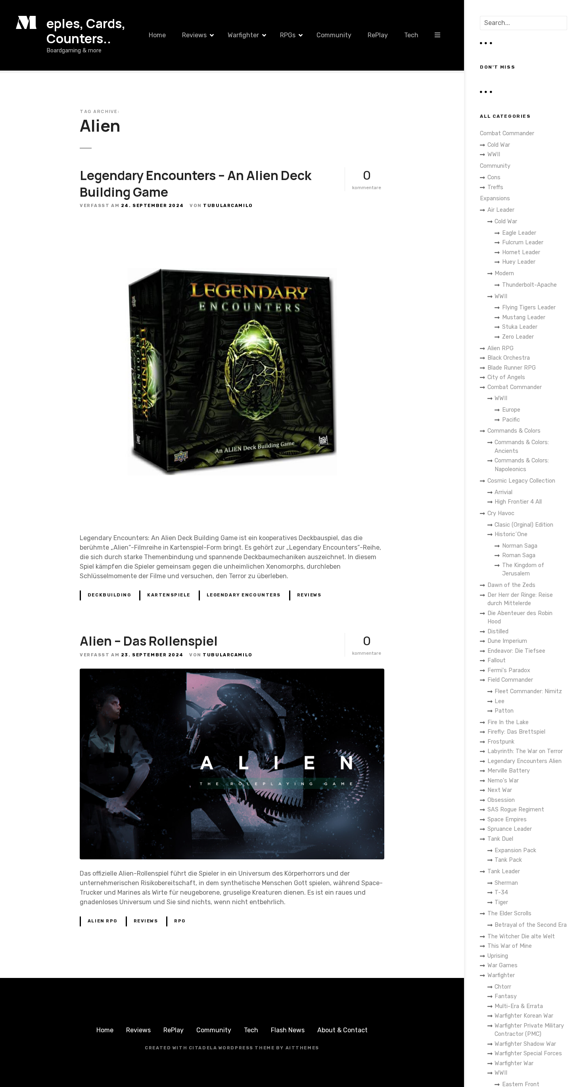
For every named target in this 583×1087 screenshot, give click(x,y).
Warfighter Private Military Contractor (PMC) (529, 1030)
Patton (504, 710)
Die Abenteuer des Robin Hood (519, 617)
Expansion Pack (515, 850)
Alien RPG (102, 921)
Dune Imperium (507, 641)
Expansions (495, 198)
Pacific (511, 419)
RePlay (378, 35)
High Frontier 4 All (518, 501)
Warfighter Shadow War (525, 1044)
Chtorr (503, 986)
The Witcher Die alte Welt (521, 936)
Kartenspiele (168, 595)
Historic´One (511, 534)
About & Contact (342, 1030)
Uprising (497, 956)
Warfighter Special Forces (528, 1053)
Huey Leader (518, 262)
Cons (494, 177)
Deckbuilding (109, 595)
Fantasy (506, 996)
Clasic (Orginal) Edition (524, 524)
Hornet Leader (521, 252)
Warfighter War (514, 1063)
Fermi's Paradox (508, 670)
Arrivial (503, 492)
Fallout (496, 660)
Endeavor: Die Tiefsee (516, 651)
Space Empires (507, 819)
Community (333, 35)
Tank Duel (500, 839)
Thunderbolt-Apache (529, 285)
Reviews (194, 35)
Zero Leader (518, 337)
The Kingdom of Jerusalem (523, 569)
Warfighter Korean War (524, 1015)
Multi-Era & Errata (519, 1006)
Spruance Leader (509, 829)
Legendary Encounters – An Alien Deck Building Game (195, 184)
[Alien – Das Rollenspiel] (232, 673)
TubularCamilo (228, 205)
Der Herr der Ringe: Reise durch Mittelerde (520, 599)
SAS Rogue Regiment (515, 809)
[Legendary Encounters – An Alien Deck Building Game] (232, 224)
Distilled (497, 631)
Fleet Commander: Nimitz (528, 691)
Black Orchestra (508, 358)
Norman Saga (519, 546)
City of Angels (506, 377)
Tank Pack (508, 860)
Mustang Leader (523, 317)
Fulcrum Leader (522, 242)
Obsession (501, 800)
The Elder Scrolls (509, 913)
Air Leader (500, 210)
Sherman (506, 883)
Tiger (501, 902)
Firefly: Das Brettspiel (516, 732)
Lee (499, 701)
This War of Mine (509, 946)
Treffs (495, 187)
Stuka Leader (519, 327)
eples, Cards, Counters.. (86, 31)
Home (157, 35)
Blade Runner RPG (511, 367)
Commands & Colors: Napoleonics (522, 465)
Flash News (288, 1030)
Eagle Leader (519, 233)
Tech (411, 35)
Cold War (498, 145)
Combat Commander (507, 133)
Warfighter (243, 35)
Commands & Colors (514, 431)
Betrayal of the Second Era (531, 925)
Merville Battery (508, 770)
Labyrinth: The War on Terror (525, 751)
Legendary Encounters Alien (524, 761)
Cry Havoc (500, 513)
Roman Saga (518, 555)
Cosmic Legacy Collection (521, 480)
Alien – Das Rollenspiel (149, 641)
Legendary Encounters (244, 595)
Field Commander (510, 680)
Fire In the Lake (508, 722)
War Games (502, 965)
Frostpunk (500, 741)
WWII (493, 154)
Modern (504, 273)
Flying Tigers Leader (529, 307)
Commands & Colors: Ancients (522, 446)
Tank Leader (503, 871)
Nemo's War (503, 780)
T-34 (501, 892)
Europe (511, 409)
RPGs (287, 35)
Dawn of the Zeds (511, 585)
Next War (499, 790)
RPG (180, 921)
